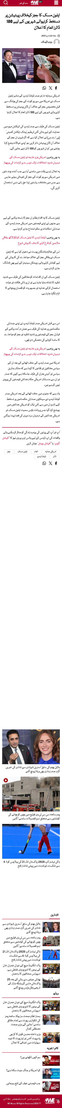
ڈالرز (54, 456)
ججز (9, 451)
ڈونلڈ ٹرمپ (41, 456)
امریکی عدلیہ (50, 451)
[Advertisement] (31, 204)
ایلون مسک (22, 451)
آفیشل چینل (44, 443)
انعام (36, 451)
